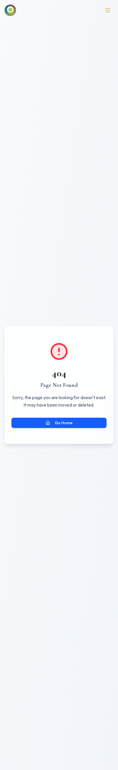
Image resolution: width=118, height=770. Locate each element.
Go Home (63, 422)
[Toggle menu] (107, 10)
